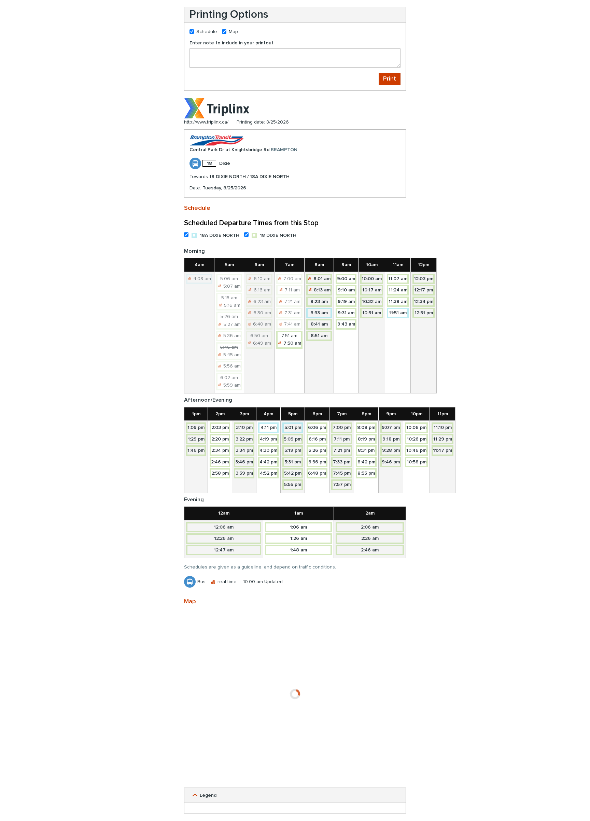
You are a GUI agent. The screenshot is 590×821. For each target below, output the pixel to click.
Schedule (206, 31)
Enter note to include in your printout (231, 43)
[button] (295, 795)
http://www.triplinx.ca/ (206, 122)
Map (233, 31)
